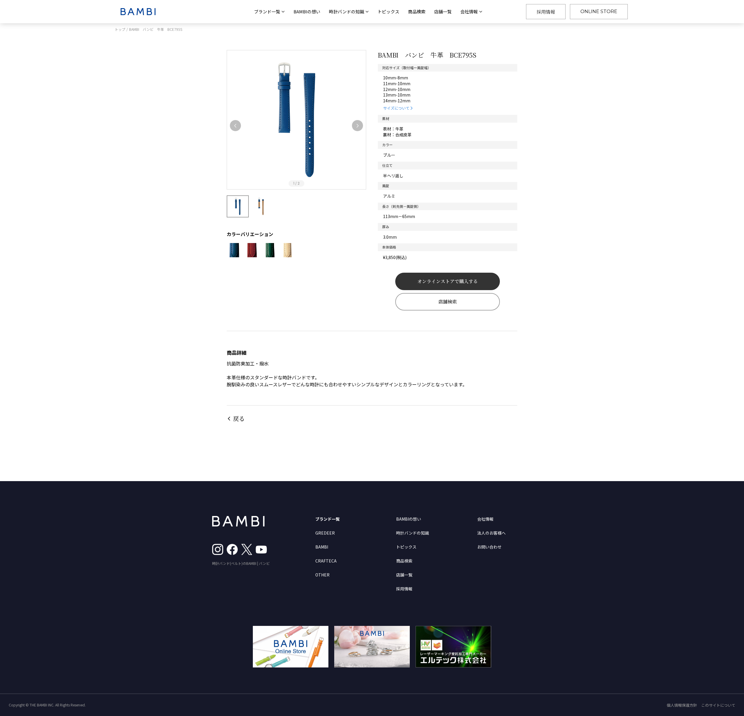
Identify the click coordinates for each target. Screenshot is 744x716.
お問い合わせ (489, 547)
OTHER (322, 575)
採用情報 (545, 11)
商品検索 (416, 11)
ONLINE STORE (598, 11)
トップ (120, 29)
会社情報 (485, 519)
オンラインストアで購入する (447, 281)
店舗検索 (447, 301)
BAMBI (321, 547)
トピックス (388, 11)
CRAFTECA (326, 561)
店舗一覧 (443, 11)
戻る (239, 418)
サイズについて (396, 108)
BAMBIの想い (307, 11)
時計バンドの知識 (412, 533)
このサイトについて (718, 705)
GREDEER (325, 533)
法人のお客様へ (491, 533)
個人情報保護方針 (682, 705)
